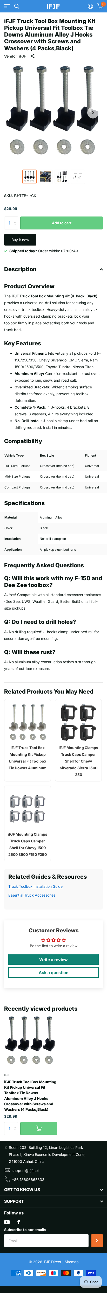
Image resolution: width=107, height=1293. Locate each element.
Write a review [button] (53, 959)
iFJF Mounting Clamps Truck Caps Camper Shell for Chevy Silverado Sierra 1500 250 (78, 761)
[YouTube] (7, 1222)
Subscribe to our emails (25, 1229)
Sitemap (72, 1262)
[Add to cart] (38, 1128)
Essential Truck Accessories (31, 895)
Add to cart (61, 223)
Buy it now (20, 239)
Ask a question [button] (54, 972)
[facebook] (18, 1222)
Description (20, 269)
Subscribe (97, 1240)
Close (53, 1190)
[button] (93, 113)
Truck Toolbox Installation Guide (35, 886)
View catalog (7, 6)
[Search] (16, 6)
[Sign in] (90, 6)
